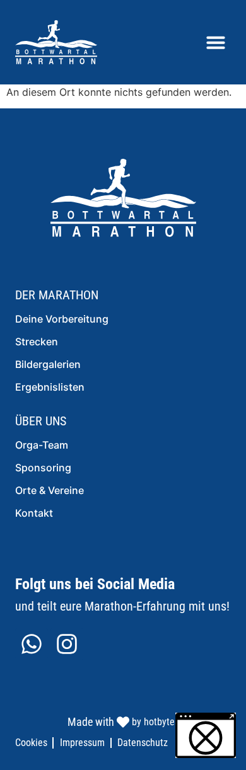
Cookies (31, 743)
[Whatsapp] (31, 644)
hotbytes (161, 722)
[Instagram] (66, 644)
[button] (216, 42)
